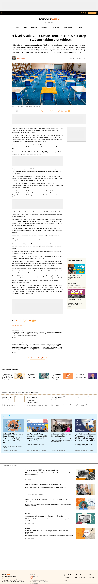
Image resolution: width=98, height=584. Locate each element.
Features (44, 27)
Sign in (82, 13)
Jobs (25, 27)
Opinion (34, 27)
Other (80, 27)
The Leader (55, 27)
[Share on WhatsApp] (51, 111)
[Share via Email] (65, 111)
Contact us (66, 577)
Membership (92, 577)
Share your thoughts (37, 358)
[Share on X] (58, 111)
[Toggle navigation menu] (2, 13)
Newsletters (92, 579)
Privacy (65, 579)
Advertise (77, 579)
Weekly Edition (69, 27)
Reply (15, 337)
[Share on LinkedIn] (62, 111)
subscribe (92, 13)
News (17, 27)
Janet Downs (15, 330)
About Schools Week (80, 577)
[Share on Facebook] (55, 111)
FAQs (65, 580)
